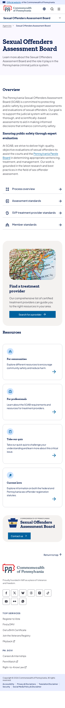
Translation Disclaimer (48, 684)
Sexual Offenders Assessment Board (26, 18)
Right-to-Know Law (13, 667)
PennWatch (9, 661)
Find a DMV (8, 624)
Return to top (51, 554)
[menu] (59, 9)
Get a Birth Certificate (14, 630)
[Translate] (44, 9)
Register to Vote (11, 618)
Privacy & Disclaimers (26, 684)
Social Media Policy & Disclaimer (27, 687)
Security (6, 687)
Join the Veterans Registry (16, 635)
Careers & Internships (14, 656)
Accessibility (8, 684)
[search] (52, 9)
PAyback (7, 641)
